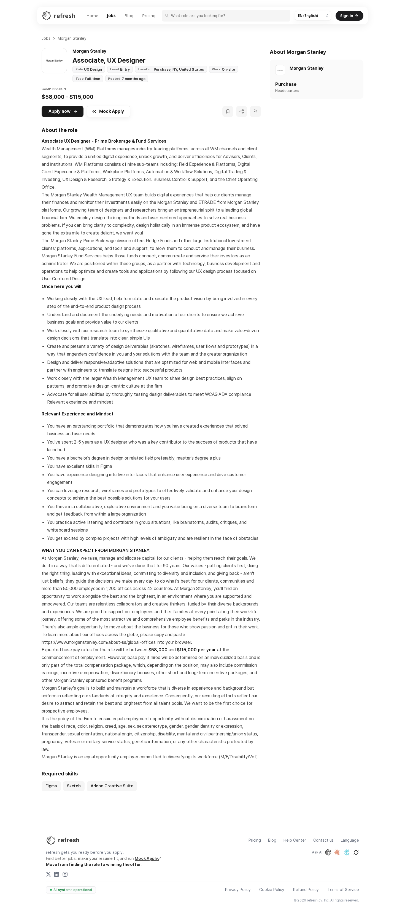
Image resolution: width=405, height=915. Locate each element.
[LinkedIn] (56, 874)
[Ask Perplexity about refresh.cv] (347, 852)
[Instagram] (65, 874)
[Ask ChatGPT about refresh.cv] (328, 852)
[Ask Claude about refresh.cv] (337, 852)
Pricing (148, 15)
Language (350, 840)
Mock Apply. (147, 858)
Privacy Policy (238, 890)
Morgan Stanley (72, 38)
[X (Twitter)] (48, 874)
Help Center (295, 840)
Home (92, 15)
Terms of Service (343, 890)
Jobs (111, 15)
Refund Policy (306, 890)
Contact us (323, 840)
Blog (129, 15)
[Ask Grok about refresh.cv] (356, 852)
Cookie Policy (271, 890)
